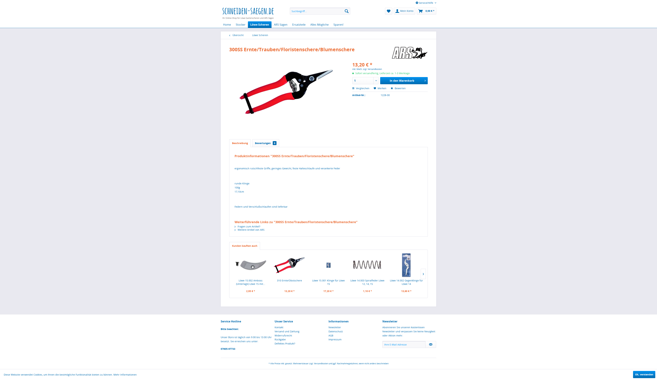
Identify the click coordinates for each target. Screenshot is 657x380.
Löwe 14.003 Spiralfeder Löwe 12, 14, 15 (367, 282)
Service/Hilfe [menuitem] (426, 2)
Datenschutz (335, 331)
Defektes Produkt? (285, 343)
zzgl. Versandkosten (372, 69)
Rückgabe (280, 339)
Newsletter (334, 327)
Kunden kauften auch (244, 245)
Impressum (335, 339)
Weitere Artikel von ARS (251, 229)
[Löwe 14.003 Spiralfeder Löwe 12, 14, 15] (367, 265)
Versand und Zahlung (287, 331)
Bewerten (400, 88)
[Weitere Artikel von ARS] (409, 53)
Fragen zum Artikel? (248, 226)
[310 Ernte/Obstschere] (289, 265)
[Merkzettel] (388, 11)
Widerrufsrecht (283, 335)
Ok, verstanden (644, 374)
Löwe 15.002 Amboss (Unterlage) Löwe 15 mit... (250, 282)
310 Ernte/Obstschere (289, 280)
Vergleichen (362, 88)
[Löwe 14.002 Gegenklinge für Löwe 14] (406, 265)
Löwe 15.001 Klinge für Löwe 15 (328, 282)
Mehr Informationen (125, 374)
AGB (330, 335)
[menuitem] (320, 11)
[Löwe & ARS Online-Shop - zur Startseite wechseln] (248, 14)
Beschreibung (240, 143)
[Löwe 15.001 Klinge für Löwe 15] (328, 265)
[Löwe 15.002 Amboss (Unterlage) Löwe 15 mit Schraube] (250, 265)
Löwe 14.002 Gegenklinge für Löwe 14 (406, 282)
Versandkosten (321, 363)
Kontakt (279, 327)
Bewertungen (265, 143)
